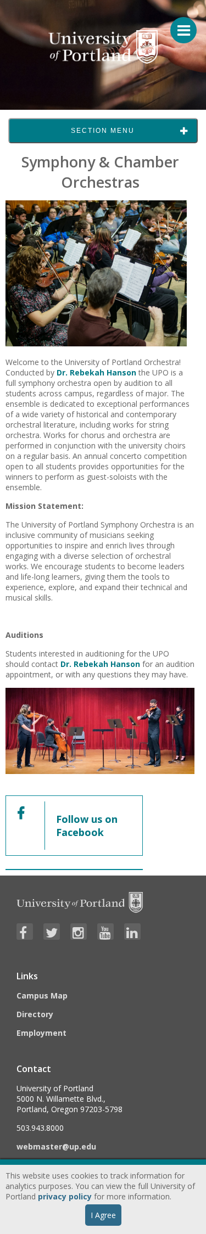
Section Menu (103, 130)
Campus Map (42, 995)
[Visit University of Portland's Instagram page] (78, 931)
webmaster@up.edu (56, 1146)
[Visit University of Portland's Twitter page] (51, 931)
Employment (41, 1033)
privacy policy (65, 1196)
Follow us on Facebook (87, 825)
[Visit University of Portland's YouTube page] (105, 931)
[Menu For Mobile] (178, 24)
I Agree (103, 1215)
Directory (34, 1014)
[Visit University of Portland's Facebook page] (24, 931)
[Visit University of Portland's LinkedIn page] (132, 931)
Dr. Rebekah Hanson (96, 372)
